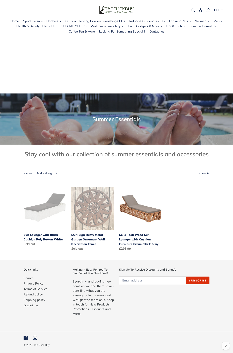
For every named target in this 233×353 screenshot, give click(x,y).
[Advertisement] (116, 68)
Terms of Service (35, 289)
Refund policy (33, 294)
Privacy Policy (33, 283)
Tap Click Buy (42, 345)
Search (29, 278)
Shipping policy (34, 300)
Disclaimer (31, 305)
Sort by (28, 173)
